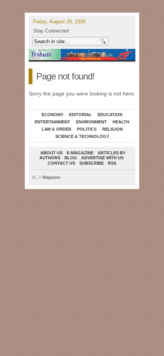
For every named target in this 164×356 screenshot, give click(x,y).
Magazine (49, 177)
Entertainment (52, 122)
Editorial (80, 114)
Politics (86, 129)
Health (121, 122)
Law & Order (56, 129)
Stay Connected (51, 31)
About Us (51, 152)
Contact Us (61, 163)
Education (110, 114)
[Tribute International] (82, 54)
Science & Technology (82, 136)
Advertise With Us (102, 157)
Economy (52, 114)
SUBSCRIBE (91, 163)
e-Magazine (80, 152)
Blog (70, 157)
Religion (112, 129)
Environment (91, 122)
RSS (112, 163)
